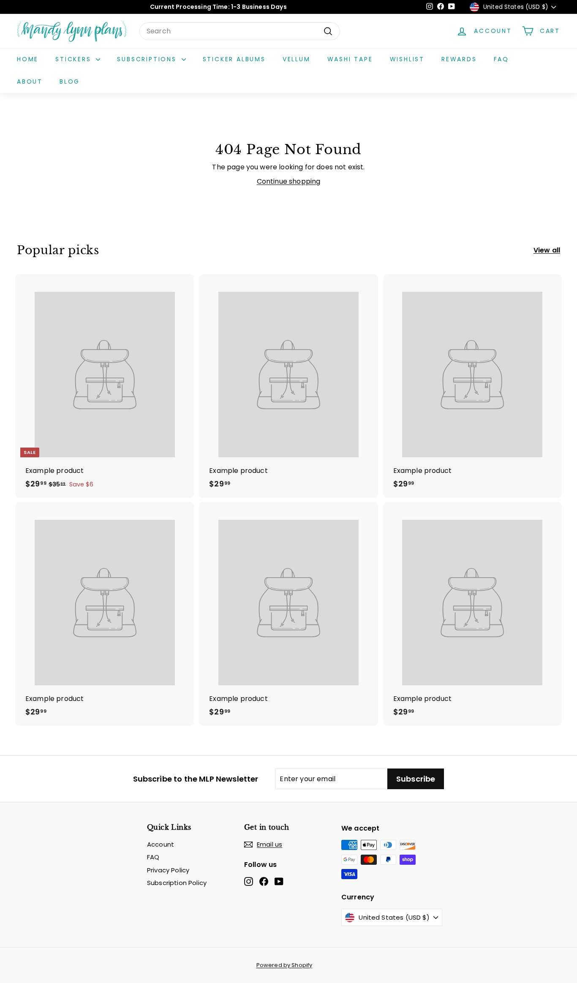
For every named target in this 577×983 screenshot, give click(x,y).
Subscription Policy (177, 882)
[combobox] (239, 31)
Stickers (74, 59)
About (30, 81)
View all (546, 250)
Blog (70, 81)
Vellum (296, 59)
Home (27, 59)
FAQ (501, 59)
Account (160, 844)
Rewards (459, 59)
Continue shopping (289, 181)
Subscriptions (148, 59)
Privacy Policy (168, 870)
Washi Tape (350, 59)
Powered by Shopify (284, 965)
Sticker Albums (234, 59)
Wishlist (407, 59)
